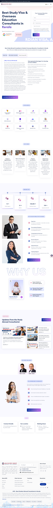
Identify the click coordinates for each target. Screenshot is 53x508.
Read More (5, 344)
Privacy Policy (39, 31)
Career (3, 484)
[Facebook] (41, 487)
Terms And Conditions (41, 505)
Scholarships (29, 482)
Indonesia (39, 501)
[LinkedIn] (45, 487)
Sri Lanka (34, 501)
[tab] (36, 283)
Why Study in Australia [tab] (13, 55)
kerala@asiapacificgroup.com (11, 426)
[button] (51, 4)
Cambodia (19, 501)
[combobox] (34, 23)
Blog (3, 486)
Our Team (4, 482)
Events (3, 487)
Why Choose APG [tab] (22, 55)
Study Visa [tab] (5, 55)
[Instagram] (43, 487)
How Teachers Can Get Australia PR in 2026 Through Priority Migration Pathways (44, 329)
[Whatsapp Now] (43, 471)
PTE (28, 480)
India (24, 501)
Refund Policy (44, 31)
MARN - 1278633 (31, 373)
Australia (13, 501)
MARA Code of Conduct (19, 486)
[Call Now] (45, 471)
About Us (4, 480)
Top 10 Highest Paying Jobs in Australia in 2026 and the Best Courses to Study (44, 337)
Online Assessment (18, 484)
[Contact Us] (41, 471)
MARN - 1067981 (22, 373)
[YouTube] (47, 487)
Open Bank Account (19, 480)
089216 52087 (7, 427)
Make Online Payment (19, 482)
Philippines (28, 501)
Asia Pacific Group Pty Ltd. (14, 504)
